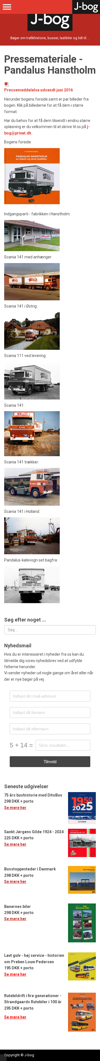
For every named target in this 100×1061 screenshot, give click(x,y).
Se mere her (15, 807)
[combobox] (50, 630)
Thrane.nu (3, 1057)
